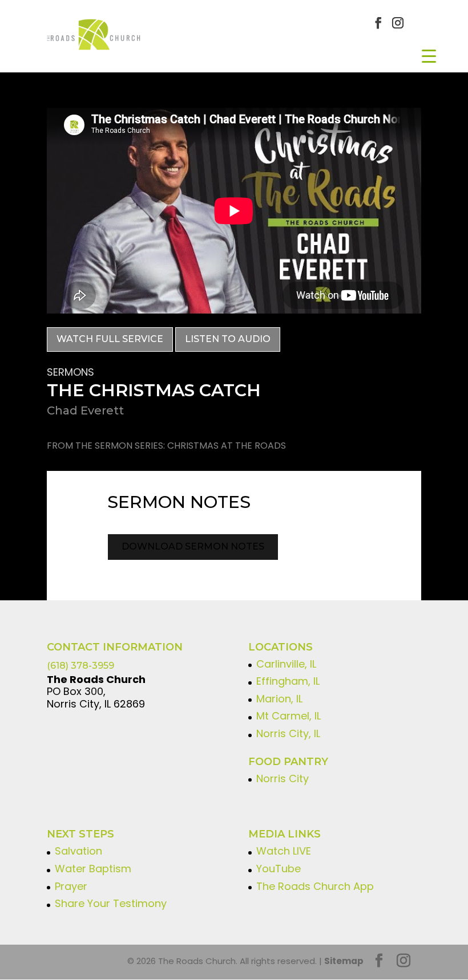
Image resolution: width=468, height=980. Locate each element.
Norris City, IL (288, 733)
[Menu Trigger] (429, 55)
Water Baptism (93, 868)
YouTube (278, 868)
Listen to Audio (228, 339)
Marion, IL (279, 699)
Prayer (71, 886)
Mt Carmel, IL (288, 716)
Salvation (78, 851)
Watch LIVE (283, 851)
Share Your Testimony (111, 903)
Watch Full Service (110, 339)
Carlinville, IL (286, 664)
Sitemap (344, 961)
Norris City (282, 778)
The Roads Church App (315, 886)
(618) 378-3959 (80, 665)
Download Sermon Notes (193, 546)
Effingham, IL (288, 681)
